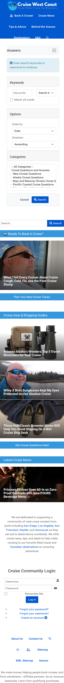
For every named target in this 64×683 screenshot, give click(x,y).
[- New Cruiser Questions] (33, 174)
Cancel (24, 199)
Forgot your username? (34, 613)
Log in (32, 599)
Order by (17, 124)
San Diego (30, 525)
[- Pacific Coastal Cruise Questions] (33, 184)
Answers (14, 50)
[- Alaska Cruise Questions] (33, 177)
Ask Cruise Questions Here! (32, 445)
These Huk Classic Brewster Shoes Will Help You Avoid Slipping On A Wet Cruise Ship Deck (30, 404)
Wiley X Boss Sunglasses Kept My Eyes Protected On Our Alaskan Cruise (31, 365)
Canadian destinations (24, 547)
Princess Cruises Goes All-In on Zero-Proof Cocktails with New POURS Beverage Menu (27, 471)
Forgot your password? (34, 609)
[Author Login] (29, 649)
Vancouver (41, 530)
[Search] (48, 37)
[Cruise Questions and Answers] (33, 170)
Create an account (32, 617)
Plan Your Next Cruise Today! (32, 297)
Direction (17, 137)
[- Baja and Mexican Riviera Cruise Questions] (33, 181)
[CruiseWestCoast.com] (32, 6)
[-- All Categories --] (33, 167)
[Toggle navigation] (54, 50)
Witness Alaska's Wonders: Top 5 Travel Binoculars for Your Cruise (31, 326)
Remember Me (34, 593)
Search (41, 199)
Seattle (24, 530)
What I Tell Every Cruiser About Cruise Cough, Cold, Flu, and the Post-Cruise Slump (31, 245)
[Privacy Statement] (18, 649)
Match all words (24, 99)
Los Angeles (45, 525)
